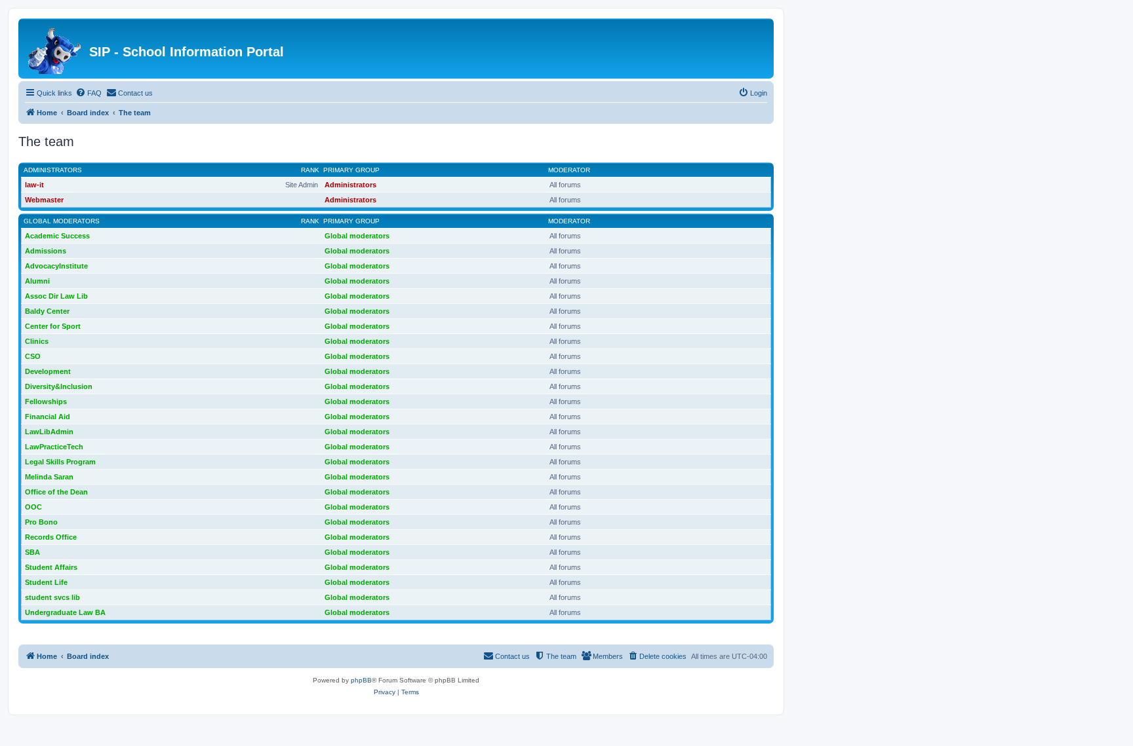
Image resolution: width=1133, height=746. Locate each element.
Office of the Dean (56, 492)
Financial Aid (47, 416)
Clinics (37, 341)
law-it (34, 185)
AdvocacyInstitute (56, 266)
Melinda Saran (49, 477)
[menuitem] (88, 93)
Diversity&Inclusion (58, 386)
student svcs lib (52, 597)
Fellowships (46, 401)
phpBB (361, 680)
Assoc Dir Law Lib (56, 296)
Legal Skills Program (60, 462)
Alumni (37, 281)
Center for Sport (53, 326)
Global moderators (62, 221)
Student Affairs (51, 567)
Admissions (45, 251)
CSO (33, 356)
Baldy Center (47, 311)
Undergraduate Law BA (65, 612)
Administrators (53, 170)
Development (48, 371)
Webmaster (44, 200)
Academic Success (57, 236)
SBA (32, 552)
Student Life (46, 582)
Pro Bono (41, 522)
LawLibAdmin (49, 432)
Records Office (51, 537)
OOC (33, 507)
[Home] (55, 48)
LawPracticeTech (54, 447)
